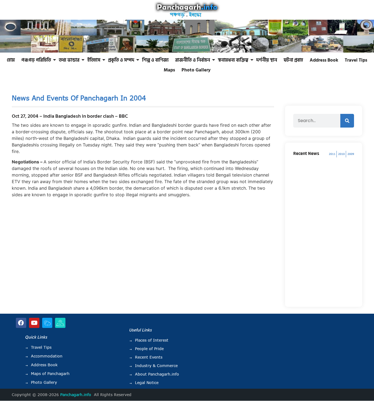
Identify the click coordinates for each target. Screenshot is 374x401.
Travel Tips (356, 60)
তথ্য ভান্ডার (69, 60)
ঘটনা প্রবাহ (293, 60)
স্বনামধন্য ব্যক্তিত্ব (233, 60)
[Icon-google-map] (60, 323)
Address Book (324, 60)
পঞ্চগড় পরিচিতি (36, 60)
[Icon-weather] (47, 323)
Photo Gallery (196, 70)
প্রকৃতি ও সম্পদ (121, 60)
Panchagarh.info (75, 394)
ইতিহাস (93, 60)
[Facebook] (21, 323)
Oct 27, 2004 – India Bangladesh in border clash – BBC (70, 116)
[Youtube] (34, 323)
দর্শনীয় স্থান (266, 60)
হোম (11, 60)
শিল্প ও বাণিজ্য (155, 60)
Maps (169, 70)
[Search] (347, 121)
